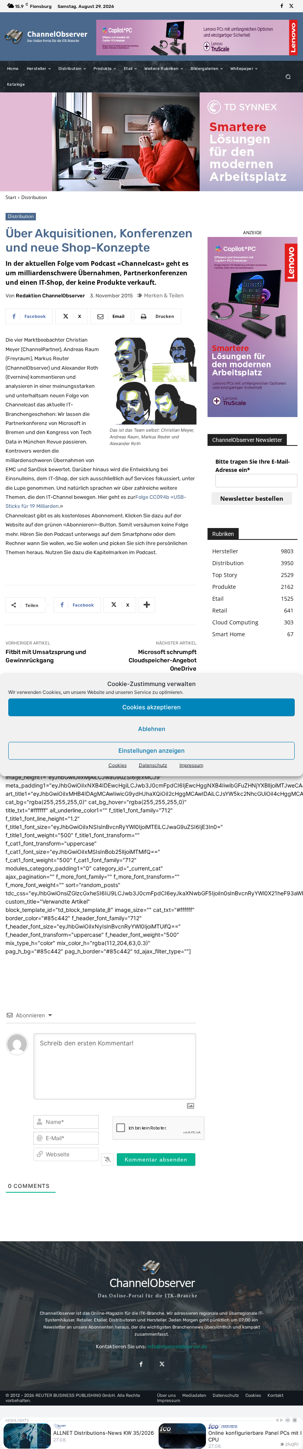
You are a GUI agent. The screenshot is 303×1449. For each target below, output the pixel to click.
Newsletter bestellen (251, 498)
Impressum (191, 765)
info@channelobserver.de (177, 1346)
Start (11, 197)
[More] (146, 605)
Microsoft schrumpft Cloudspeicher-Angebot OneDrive (162, 660)
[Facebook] (281, 6)
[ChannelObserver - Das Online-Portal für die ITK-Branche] (46, 36)
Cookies (117, 765)
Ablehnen (151, 729)
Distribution (34, 197)
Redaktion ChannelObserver (50, 295)
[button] (288, 77)
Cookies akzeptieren (151, 707)
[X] (291, 6)
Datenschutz (153, 765)
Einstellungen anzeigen (151, 750)
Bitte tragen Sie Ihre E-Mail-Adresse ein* (252, 466)
